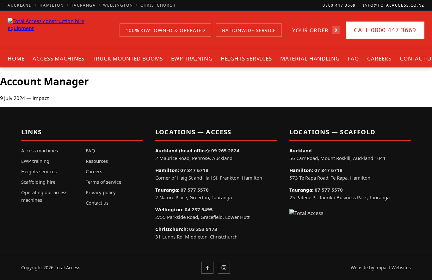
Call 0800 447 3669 (385, 30)
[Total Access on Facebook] (207, 268)
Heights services (246, 58)
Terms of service (103, 182)
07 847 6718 (194, 170)
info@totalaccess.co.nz (393, 5)
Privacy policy (101, 192)
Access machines (58, 58)
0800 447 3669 (339, 5)
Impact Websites (393, 267)
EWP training (191, 58)
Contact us (97, 203)
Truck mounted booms (128, 58)
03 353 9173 (203, 229)
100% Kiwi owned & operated (165, 30)
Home (16, 58)
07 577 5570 (195, 190)
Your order (314, 30)
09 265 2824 (225, 150)
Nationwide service (248, 30)
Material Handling (309, 58)
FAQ (353, 58)
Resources (97, 161)
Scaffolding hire (38, 182)
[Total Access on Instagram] (224, 268)
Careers (379, 58)
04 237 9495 (199, 209)
